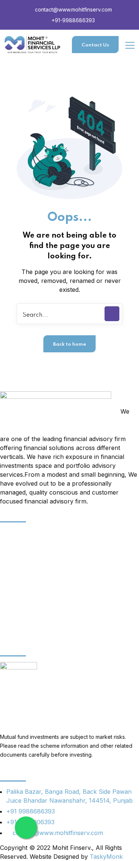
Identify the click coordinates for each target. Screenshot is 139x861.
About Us (13, 533)
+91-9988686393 (72, 20)
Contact (11, 623)
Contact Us (95, 45)
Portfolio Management (31, 558)
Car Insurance (20, 545)
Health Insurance (24, 584)
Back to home (69, 344)
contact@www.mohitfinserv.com (72, 9)
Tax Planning (18, 571)
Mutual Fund (18, 610)
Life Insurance (20, 597)
